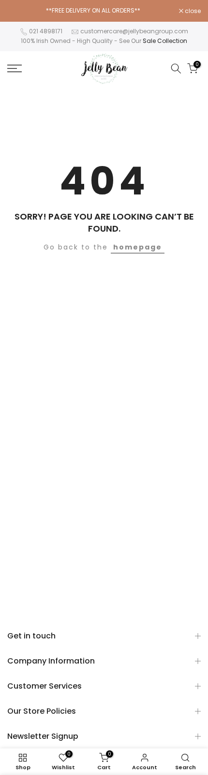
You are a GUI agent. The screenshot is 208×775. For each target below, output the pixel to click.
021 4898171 (45, 31)
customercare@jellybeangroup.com (134, 31)
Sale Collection (165, 41)
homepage (137, 247)
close (192, 11)
